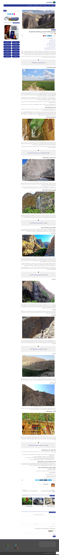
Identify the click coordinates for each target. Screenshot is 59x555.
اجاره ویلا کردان (7, 46)
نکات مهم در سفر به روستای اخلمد (51, 47)
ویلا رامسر (15, 49)
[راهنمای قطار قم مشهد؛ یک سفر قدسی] (38, 501)
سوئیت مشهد (15, 51)
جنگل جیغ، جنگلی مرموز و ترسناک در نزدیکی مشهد (36, 274)
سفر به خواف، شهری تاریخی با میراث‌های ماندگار (37, 223)
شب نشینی (45, 5)
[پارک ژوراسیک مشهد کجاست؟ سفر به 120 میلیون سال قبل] (27, 501)
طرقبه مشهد (36, 104)
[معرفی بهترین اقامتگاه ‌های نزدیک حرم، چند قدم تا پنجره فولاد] (49, 501)
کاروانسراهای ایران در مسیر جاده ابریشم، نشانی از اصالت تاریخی (36, 152)
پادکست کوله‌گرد (30, 5)
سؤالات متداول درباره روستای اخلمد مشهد (50, 49)
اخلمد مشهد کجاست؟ (52, 39)
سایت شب (41, 546)
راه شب (49, 5)
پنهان (47, 38)
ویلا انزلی (16, 56)
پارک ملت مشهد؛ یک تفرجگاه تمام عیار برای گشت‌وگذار (37, 445)
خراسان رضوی (53, 498)
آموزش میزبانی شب (36, 5)
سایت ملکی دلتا (7, 56)
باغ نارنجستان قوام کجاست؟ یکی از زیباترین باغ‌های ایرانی (29, 490)
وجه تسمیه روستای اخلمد (52, 40)
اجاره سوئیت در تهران (15, 46)
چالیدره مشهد (45, 186)
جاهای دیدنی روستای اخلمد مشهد (51, 45)
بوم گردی (16, 44)
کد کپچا (54, 534)
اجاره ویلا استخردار (7, 44)
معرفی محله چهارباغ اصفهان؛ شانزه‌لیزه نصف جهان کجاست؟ (48, 491)
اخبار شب (41, 5)
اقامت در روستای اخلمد (52, 46)
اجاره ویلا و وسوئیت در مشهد (39, 62)
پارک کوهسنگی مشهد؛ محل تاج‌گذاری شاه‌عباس (37, 349)
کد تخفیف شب (7, 51)
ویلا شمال (15, 42)
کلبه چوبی (7, 42)
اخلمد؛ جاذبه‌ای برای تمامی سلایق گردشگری (49, 48)
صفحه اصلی (53, 5)
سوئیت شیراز (7, 49)
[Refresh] (55, 530)
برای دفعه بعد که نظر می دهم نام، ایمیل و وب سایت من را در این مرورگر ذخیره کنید (45, 528)
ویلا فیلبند (7, 54)
